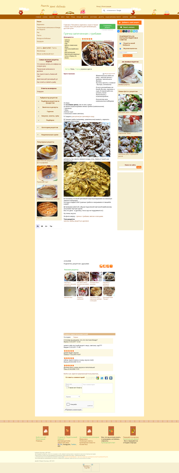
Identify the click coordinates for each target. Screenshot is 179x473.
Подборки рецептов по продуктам (50, 102)
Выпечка (85, 17)
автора (83, 455)
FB (58, 444)
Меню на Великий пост (45, 54)
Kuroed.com (76, 458)
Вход (98, 6)
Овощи (79, 17)
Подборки (50, 120)
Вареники (40, 24)
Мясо (62, 17)
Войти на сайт (41, 437)
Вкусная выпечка (130, 48)
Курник (39, 217)
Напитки (125, 17)
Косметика (83, 444)
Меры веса (83, 439)
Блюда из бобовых (44, 38)
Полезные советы (86, 441)
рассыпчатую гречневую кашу (83, 116)
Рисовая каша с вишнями (94, 283)
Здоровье (133, 17)
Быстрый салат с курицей (127, 112)
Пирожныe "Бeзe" (124, 133)
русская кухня (68, 28)
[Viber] (129, 31)
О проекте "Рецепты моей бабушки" (67, 438)
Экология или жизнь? (131, 439)
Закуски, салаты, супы (50, 116)
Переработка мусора (131, 437)
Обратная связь (63, 443)
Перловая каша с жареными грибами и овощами (96, 299)
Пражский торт (42, 182)
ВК (61, 444)
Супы (57, 17)
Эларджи (40, 91)
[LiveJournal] (126, 31)
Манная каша (68, 297)
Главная (38, 17)
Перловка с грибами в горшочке (106, 284)
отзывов (108, 41)
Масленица (41, 51)
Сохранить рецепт (107, 26)
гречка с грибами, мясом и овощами (89, 216)
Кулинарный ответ (108, 443)
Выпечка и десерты (50, 107)
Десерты (101, 17)
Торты (54, 48)
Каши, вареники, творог (113, 17)
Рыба (67, 17)
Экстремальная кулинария (89, 437)
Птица (73, 17)
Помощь (39, 441)
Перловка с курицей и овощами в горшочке (70, 284)
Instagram (66, 444)
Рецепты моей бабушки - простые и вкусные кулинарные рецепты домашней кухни (86, 456)
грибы (71, 221)
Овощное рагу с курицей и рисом (128, 155)
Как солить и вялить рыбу (46, 82)
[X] (124, 31)
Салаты (45, 17)
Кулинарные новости (87, 443)
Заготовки (93, 17)
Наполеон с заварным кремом (48, 199)
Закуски (51, 17)
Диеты (39, 48)
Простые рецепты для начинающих (83, 27)
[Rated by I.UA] (95, 471)
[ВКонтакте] (118, 31)
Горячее (50, 111)
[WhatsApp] (131, 31)
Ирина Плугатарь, (40, 452)
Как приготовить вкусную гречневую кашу (83, 284)
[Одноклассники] (121, 31)
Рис (38, 32)
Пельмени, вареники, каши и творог (84, 25)
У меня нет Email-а (75, 388)
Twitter (73, 444)
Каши (67, 27)
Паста (39, 35)
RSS (59, 446)
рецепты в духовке (82, 221)
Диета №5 (47, 48)
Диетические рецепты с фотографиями (45, 162)
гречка (66, 221)
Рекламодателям (64, 441)
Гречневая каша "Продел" (108, 298)
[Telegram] (137, 31)
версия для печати (110, 73)
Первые (75, 337)
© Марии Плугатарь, (44, 461)
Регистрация (106, 6)
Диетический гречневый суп (47, 79)
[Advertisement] (79, 88)
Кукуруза (40, 41)
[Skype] (134, 31)
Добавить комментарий (74, 409)
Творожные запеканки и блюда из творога (48, 28)
